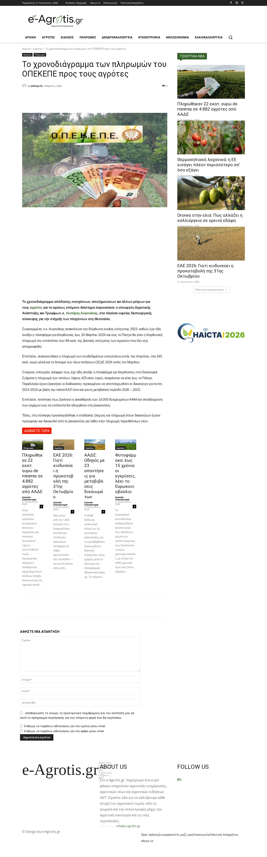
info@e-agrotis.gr (128, 826)
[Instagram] (236, 3)
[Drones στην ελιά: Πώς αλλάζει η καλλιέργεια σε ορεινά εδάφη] (211, 193)
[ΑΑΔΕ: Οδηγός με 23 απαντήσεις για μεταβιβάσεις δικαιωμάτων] (94, 444)
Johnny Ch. (37, 85)
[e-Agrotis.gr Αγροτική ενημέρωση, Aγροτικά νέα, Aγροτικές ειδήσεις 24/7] (55, 21)
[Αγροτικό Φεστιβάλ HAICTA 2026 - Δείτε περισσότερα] (211, 331)
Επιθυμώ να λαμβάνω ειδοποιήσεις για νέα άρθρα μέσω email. (64, 731)
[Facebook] (231, 3)
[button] (230, 37)
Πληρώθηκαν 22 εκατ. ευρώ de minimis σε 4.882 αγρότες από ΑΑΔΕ (32, 473)
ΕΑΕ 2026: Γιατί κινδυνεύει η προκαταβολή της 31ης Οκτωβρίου (63, 476)
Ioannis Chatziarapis (29, 498)
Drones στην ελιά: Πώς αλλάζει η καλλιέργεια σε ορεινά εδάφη (209, 218)
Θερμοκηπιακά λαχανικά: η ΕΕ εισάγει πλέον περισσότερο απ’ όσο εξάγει (208, 164)
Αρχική (26, 48)
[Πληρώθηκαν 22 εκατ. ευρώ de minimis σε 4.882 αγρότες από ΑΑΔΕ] (32, 444)
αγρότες (36, 307)
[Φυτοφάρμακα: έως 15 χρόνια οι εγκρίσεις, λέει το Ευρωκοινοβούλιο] (125, 444)
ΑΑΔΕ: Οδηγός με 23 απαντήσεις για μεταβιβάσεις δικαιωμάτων (94, 476)
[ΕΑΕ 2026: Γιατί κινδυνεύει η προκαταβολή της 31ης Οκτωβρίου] (63, 444)
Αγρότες (38, 48)
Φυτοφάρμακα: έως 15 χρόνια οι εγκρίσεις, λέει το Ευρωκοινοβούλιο (125, 473)
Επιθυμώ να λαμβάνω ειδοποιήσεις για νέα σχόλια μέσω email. (65, 726)
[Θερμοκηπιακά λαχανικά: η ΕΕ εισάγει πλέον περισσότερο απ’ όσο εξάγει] (211, 137)
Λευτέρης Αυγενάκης (81, 313)
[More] (78, 96)
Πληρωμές (40, 54)
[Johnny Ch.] (25, 86)
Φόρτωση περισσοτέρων (209, 289)
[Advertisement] (94, 264)
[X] (242, 3)
